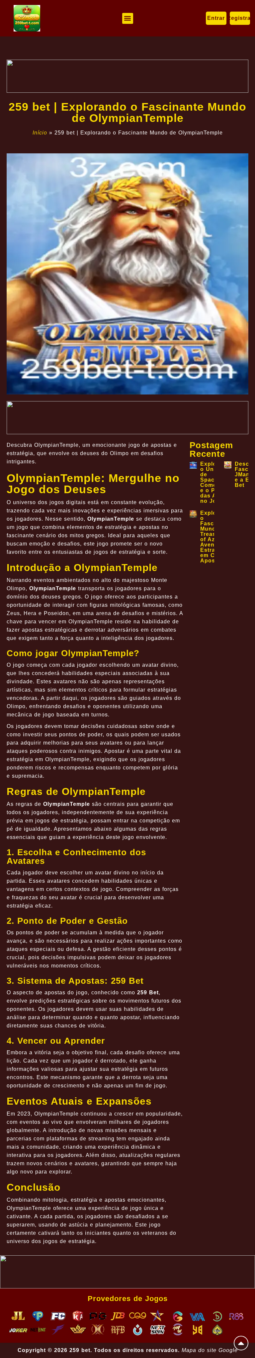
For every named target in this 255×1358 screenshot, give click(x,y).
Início (40, 132)
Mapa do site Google (210, 1350)
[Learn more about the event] (127, 76)
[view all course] (241, 1343)
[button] (127, 18)
